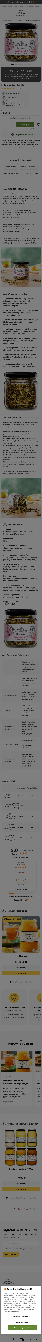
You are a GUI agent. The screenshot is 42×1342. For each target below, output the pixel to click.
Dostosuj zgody (22, 1322)
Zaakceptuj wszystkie (22, 1328)
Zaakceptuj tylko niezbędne (22, 1316)
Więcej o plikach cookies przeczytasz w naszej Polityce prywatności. (20, 1309)
